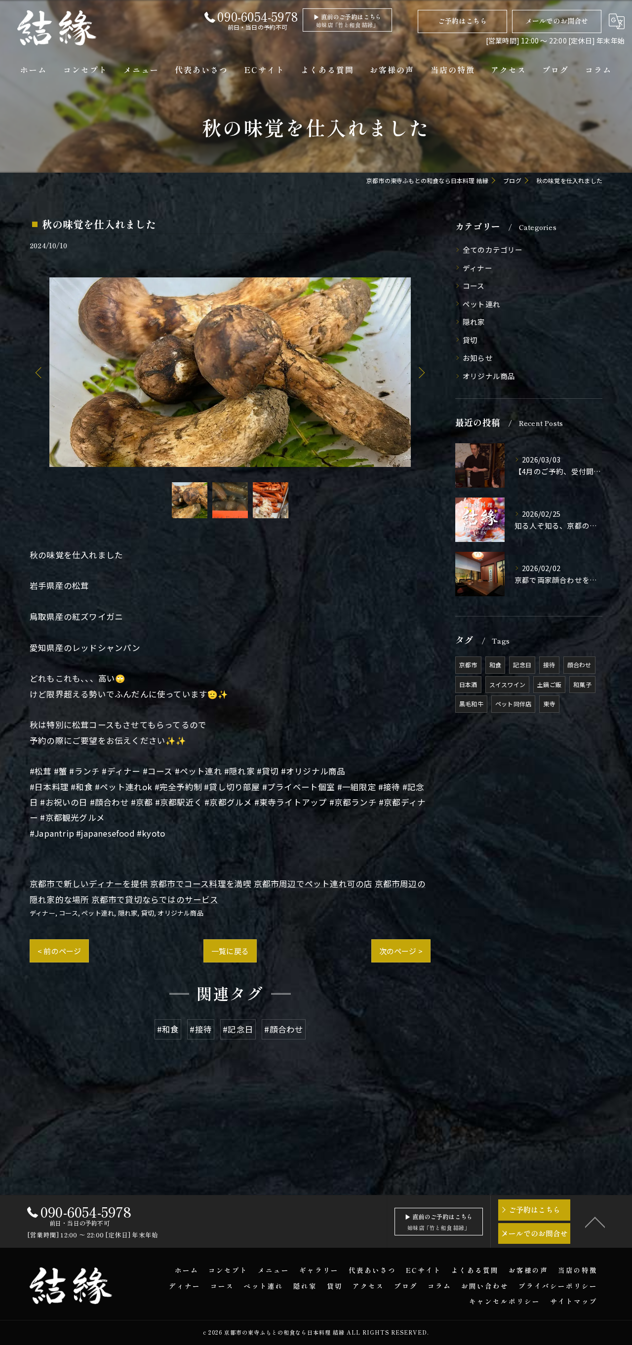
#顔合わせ (283, 1029)
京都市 (468, 664)
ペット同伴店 (513, 703)
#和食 (168, 1029)
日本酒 (468, 684)
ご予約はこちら (462, 21)
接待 (549, 664)
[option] (230, 372)
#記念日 (238, 1029)
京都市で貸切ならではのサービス (155, 899)
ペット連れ (97, 913)
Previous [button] (39, 372)
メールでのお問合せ (557, 21)
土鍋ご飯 (549, 684)
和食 (495, 664)
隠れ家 (128, 913)
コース (68, 913)
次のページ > (401, 951)
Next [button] (421, 372)
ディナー (42, 913)
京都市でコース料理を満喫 (200, 883)
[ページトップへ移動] (595, 1221)
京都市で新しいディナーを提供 (89, 883)
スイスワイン (507, 684)
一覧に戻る (230, 951)
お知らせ (478, 357)
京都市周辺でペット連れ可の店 (313, 883)
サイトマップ (573, 1301)
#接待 (201, 1029)
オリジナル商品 (180, 913)
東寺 (549, 703)
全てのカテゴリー (493, 249)
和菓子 (582, 684)
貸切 (147, 913)
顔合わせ (579, 664)
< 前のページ (59, 951)
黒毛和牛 (471, 703)
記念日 (522, 664)
